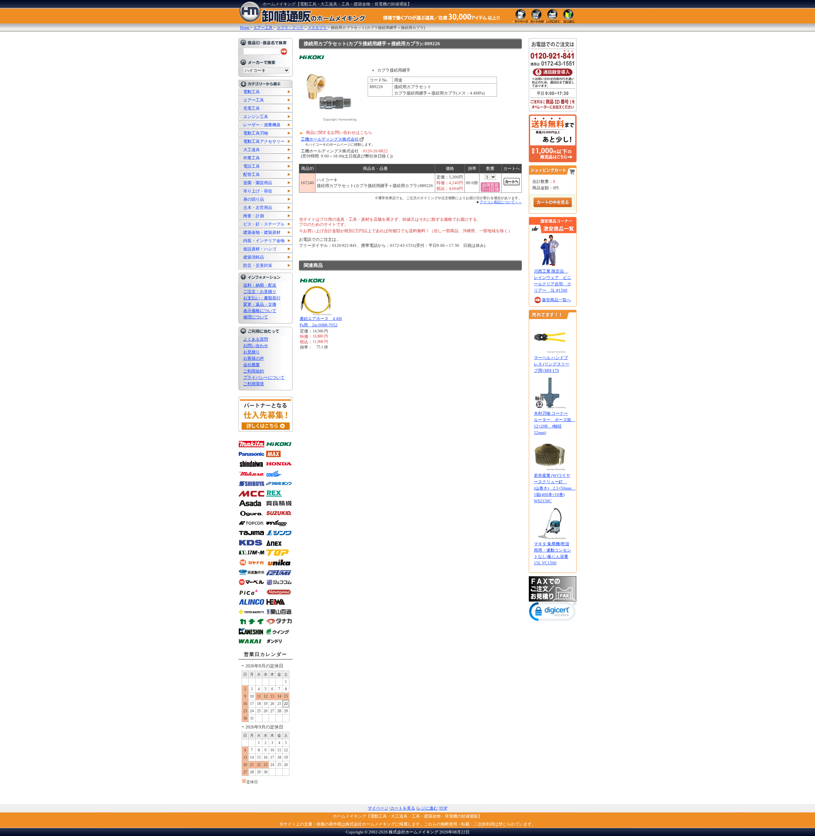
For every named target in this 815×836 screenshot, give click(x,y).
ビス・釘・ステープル (264, 224)
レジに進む (427, 808)
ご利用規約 (253, 371)
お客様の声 (253, 358)
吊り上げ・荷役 (257, 191)
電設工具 (251, 166)
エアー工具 (253, 100)
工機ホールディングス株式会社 (330, 139)
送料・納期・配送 (259, 285)
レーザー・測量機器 (261, 124)
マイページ (378, 808)
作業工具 (251, 158)
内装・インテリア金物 (264, 240)
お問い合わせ (255, 345)
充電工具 (251, 108)
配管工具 (251, 174)
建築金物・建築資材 (261, 232)
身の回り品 (253, 199)
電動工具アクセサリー (264, 141)
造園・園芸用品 (257, 182)
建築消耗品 (253, 257)
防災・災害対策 (257, 265)
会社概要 (251, 364)
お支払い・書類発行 (261, 298)
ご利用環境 (253, 383)
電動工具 (251, 91)
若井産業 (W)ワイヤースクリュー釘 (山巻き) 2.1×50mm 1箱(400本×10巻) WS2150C (555, 488)
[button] (553, 613)
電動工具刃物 (255, 133)
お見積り (251, 352)
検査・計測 (253, 215)
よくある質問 (255, 339)
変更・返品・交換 (259, 304)
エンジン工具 (255, 116)
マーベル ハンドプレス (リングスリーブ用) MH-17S (551, 364)
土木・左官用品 (257, 207)
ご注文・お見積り (259, 291)
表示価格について (259, 310)
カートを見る (402, 808)
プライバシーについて (264, 377)
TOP (443, 808)
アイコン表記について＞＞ (501, 202)
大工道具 (251, 149)
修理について (255, 317)
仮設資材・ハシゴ (259, 249)
